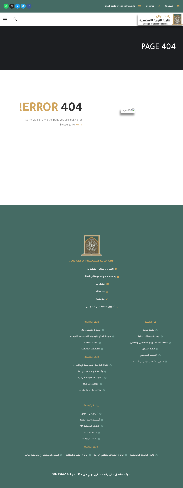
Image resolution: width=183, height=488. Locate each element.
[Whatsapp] (6, 6)
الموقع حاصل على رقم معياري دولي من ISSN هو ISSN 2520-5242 (91, 474)
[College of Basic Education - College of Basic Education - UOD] (160, 19)
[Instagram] (11, 6)
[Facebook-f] (28, 6)
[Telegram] (23, 6)
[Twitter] (17, 6)
